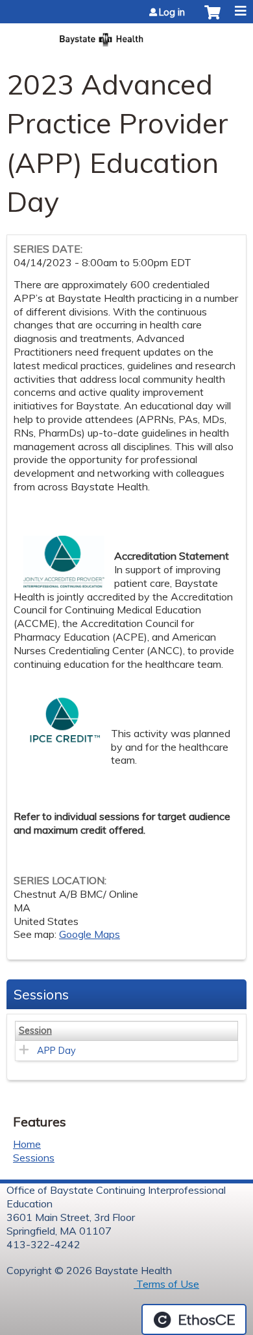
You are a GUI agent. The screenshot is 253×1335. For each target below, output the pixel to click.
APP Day (56, 1050)
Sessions (33, 1157)
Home (27, 1143)
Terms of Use (166, 1283)
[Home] (126, 35)
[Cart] (212, 18)
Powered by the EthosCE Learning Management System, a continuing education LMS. (194, 1319)
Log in (172, 12)
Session (35, 1030)
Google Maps (89, 934)
